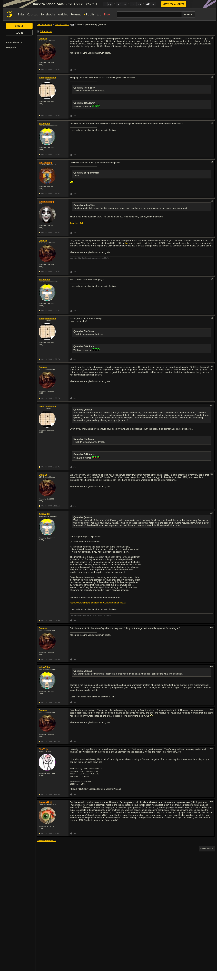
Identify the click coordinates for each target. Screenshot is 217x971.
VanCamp (44, 162)
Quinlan (43, 38)
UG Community (44, 24)
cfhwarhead (45, 201)
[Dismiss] (211, 4)
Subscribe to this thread (46, 841)
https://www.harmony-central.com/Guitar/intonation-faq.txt (98, 602)
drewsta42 (44, 802)
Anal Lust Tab (76, 223)
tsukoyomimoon (47, 77)
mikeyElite (44, 123)
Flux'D (42, 749)
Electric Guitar (62, 24)
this (126, 243)
